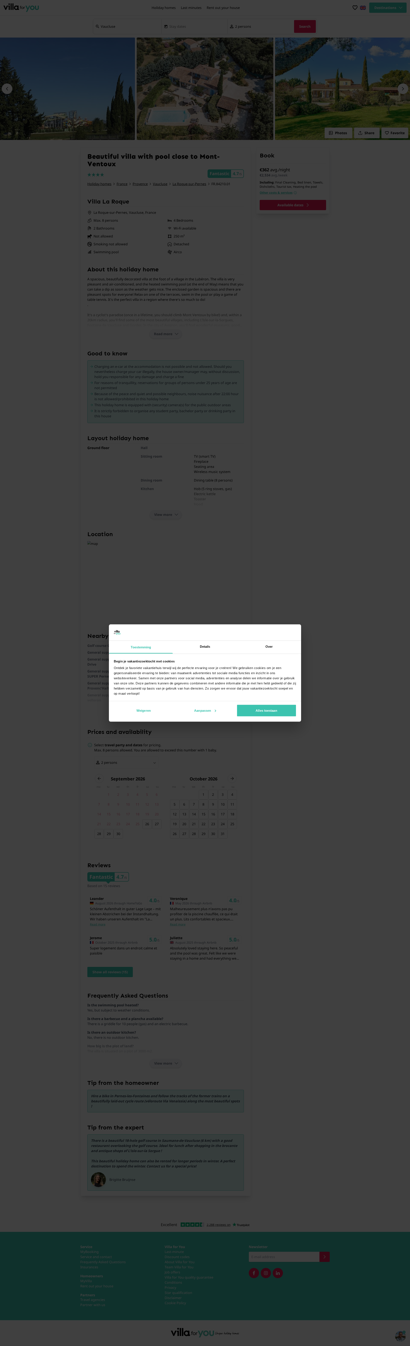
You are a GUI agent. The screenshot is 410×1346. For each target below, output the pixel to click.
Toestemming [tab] (141, 647)
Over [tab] (269, 646)
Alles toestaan (266, 710)
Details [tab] (205, 646)
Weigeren (143, 710)
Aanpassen (202, 710)
